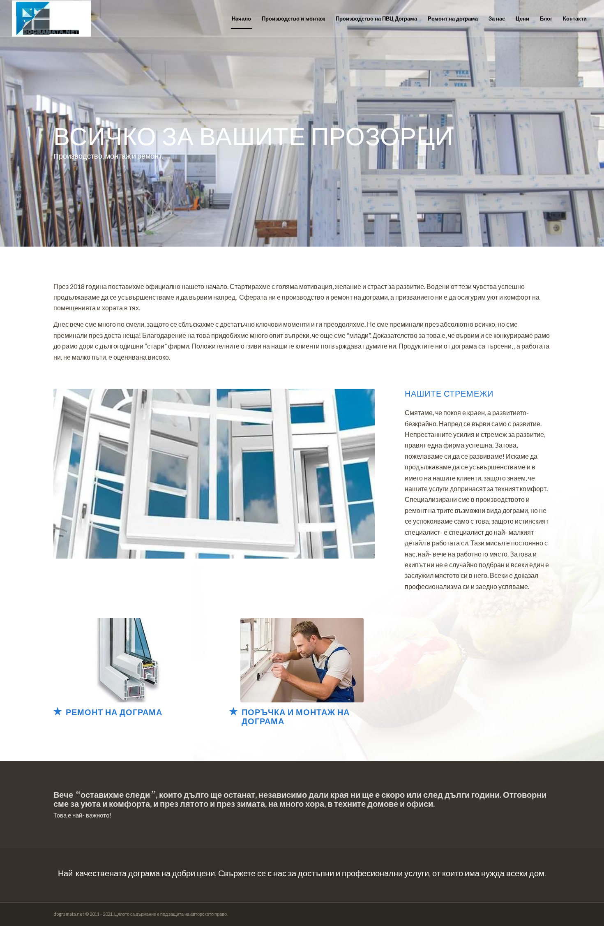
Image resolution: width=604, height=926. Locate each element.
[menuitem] (241, 18)
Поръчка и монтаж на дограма (296, 716)
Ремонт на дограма (114, 712)
